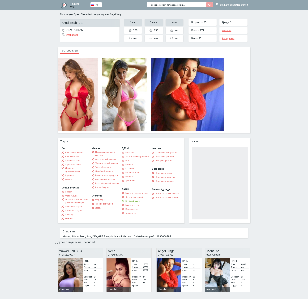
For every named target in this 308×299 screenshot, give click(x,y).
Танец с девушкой (104, 204)
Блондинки (228, 38)
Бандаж (129, 176)
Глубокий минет (133, 201)
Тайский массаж (103, 167)
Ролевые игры (132, 172)
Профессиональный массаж (105, 153)
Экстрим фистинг (164, 160)
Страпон (129, 168)
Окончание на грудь (165, 177)
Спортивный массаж (105, 179)
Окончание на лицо (165, 181)
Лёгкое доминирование (137, 156)
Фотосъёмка (71, 196)
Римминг (69, 218)
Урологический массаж (106, 163)
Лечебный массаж (104, 171)
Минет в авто (132, 205)
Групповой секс (73, 164)
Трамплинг (130, 180)
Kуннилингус (131, 209)
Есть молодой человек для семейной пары (76, 201)
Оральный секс (72, 160)
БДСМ (128, 160)
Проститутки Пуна (69, 14)
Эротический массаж (105, 159)
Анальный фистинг (165, 156)
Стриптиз (100, 200)
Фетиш (68, 179)
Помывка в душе (73, 210)
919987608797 (74, 30)
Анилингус (130, 213)
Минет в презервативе (136, 193)
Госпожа (129, 152)
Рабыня (129, 164)
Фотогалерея (70, 50)
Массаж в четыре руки (106, 175)
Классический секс (74, 152)
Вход (234, 5)
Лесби (98, 208)
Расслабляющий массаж (107, 183)
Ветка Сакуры (102, 187)
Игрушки (69, 175)
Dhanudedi (86, 14)
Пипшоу (69, 214)
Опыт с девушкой (134, 197)
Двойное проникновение (72, 169)
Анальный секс (72, 156)
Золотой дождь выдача (167, 193)
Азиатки (226, 30)
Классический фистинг (167, 152)
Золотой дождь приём (167, 197)
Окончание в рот (164, 173)
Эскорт (68, 192)
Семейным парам (73, 206)
